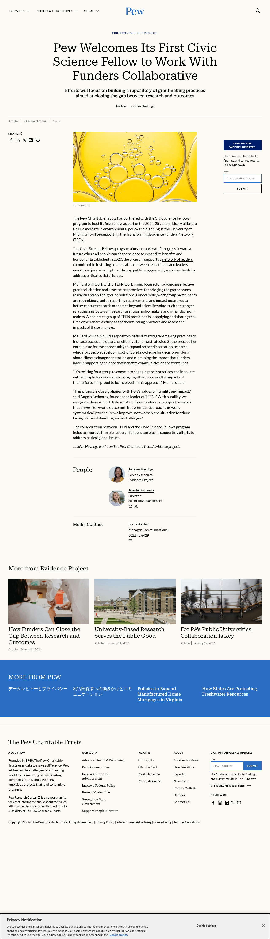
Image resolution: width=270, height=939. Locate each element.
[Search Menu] (258, 11)
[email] (30, 140)
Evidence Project (64, 568)
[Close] (263, 925)
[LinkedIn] (226, 802)
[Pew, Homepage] (135, 11)
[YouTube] (239, 802)
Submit (242, 188)
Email (226, 171)
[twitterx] (24, 140)
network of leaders (177, 259)
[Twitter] (233, 803)
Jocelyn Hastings (141, 469)
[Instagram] (220, 802)
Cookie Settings (206, 925)
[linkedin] (18, 140)
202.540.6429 (138, 535)
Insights (144, 752)
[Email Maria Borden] (130, 541)
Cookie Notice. (119, 934)
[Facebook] (213, 802)
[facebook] (11, 140)
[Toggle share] (259, 129)
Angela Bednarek (141, 490)
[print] (37, 140)
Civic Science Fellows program (104, 248)
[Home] (44, 742)
